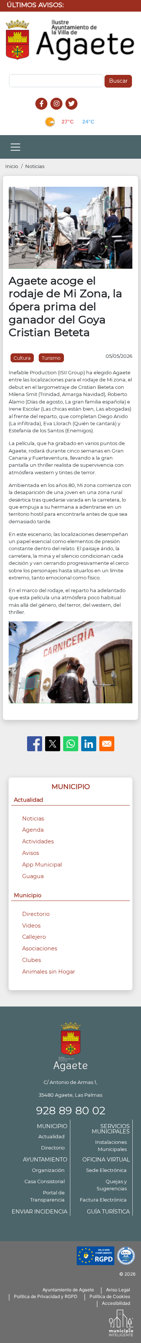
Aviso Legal (118, 1289)
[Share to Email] (106, 743)
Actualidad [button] (28, 800)
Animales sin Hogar (48, 971)
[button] (70, 227)
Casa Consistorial (44, 1181)
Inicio (11, 166)
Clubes (31, 960)
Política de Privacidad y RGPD (45, 1296)
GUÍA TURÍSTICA (108, 1211)
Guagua (33, 876)
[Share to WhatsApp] (70, 743)
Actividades (38, 841)
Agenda (33, 829)
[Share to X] (52, 743)
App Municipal (42, 864)
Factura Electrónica (103, 1200)
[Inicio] (70, 40)
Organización (48, 1170)
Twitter (72, 111)
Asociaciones (39, 948)
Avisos (30, 853)
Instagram (60, 111)
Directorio (36, 914)
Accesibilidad (116, 1303)
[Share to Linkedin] (88, 743)
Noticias (34, 166)
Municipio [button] (27, 895)
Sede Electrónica (106, 1170)
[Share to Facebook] (34, 743)
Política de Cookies (109, 1296)
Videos (31, 925)
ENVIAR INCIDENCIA (39, 1211)
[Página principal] (70, 1045)
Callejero (34, 937)
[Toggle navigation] (15, 147)
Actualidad (51, 1136)
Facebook (45, 111)
